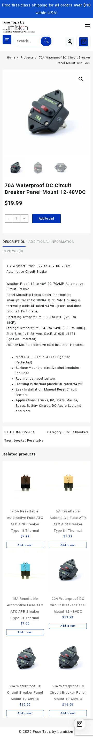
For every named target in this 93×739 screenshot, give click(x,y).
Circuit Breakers (76, 432)
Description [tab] (14, 242)
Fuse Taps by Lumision (53, 731)
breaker (20, 440)
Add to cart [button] (25, 545)
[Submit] (46, 41)
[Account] (69, 41)
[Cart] (83, 41)
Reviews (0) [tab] (13, 251)
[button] (81, 79)
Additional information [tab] (51, 242)
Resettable (35, 440)
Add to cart (46, 218)
